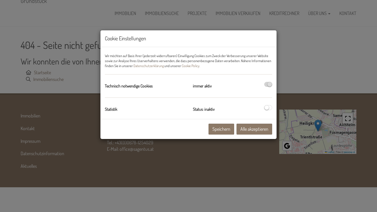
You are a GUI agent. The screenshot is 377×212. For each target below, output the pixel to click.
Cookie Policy (190, 66)
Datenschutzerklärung (148, 66)
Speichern (221, 129)
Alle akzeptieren (254, 129)
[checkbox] (268, 84)
